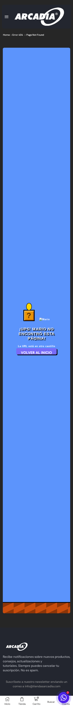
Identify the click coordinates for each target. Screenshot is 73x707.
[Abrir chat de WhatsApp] (63, 697)
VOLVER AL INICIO (36, 352)
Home (6, 34)
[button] (6, 16)
